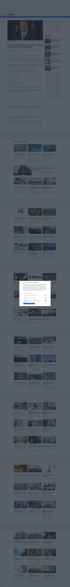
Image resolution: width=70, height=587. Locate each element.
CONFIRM (29, 303)
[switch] (45, 295)
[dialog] (35, 293)
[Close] (49, 282)
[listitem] (35, 293)
